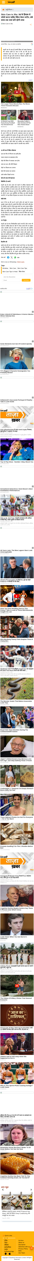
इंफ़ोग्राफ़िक (7, 1247)
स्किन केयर (22, 271)
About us (21, 1242)
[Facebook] (30, 30)
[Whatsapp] (15, 258)
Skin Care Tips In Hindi (9, 271)
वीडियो (6, 1245)
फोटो (5, 1243)
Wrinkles (5, 268)
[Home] (3, 9)
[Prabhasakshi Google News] (32, 44)
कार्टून (6, 1249)
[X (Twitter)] (30, 33)
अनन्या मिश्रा (4, 44)
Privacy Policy (23, 1249)
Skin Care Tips (22, 268)
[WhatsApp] (30, 37)
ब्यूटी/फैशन (9, 9)
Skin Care (13, 268)
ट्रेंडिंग (5, 1240)
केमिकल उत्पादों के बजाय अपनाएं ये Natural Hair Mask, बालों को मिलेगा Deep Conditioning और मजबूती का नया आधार (16, 1213)
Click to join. (21, 262)
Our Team (21, 1253)
